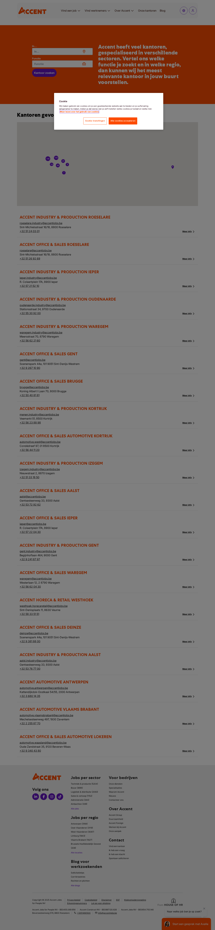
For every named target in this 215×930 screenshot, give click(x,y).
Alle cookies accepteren (123, 121)
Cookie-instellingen (95, 121)
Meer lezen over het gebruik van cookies (79, 112)
